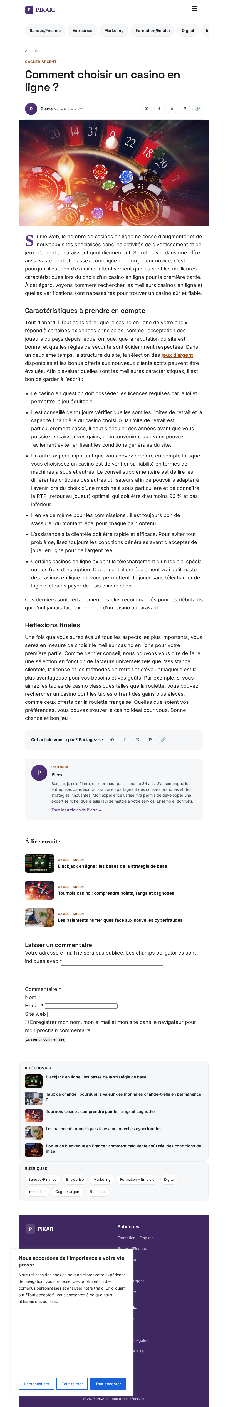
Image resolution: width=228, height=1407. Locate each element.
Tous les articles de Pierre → (76, 809)
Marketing (114, 30)
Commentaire (43, 989)
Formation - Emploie (137, 1179)
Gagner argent (67, 1191)
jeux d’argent (177, 355)
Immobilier (37, 1191)
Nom (32, 997)
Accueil (31, 50)
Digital (188, 30)
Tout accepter (108, 1383)
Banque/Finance (45, 30)
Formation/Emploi (153, 30)
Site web (35, 1014)
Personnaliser (36, 1383)
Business (98, 1191)
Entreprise (82, 30)
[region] (72, 1322)
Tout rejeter (72, 1383)
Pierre (47, 109)
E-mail (34, 1005)
